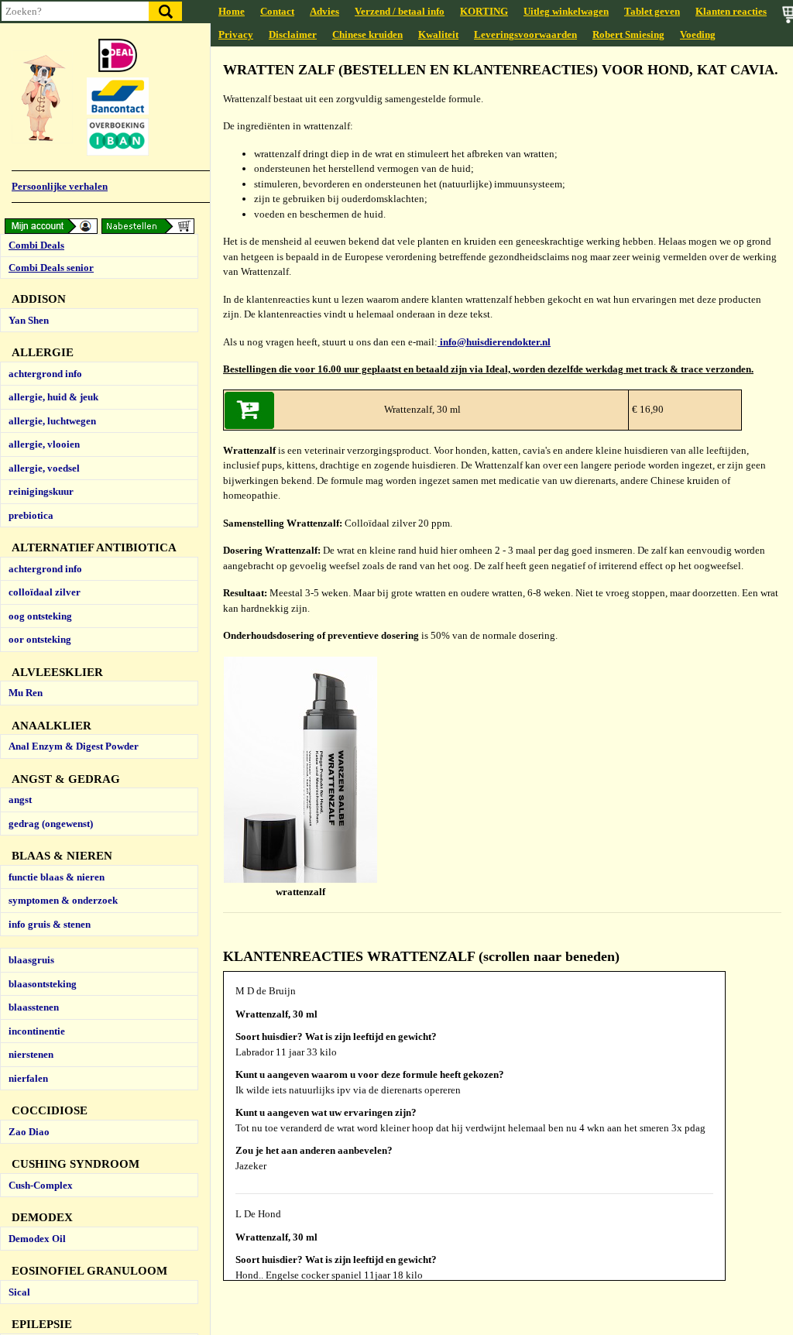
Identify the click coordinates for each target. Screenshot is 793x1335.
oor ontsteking (40, 639)
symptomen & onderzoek (63, 900)
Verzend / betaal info (400, 11)
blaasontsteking (43, 984)
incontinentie (37, 1031)
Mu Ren (26, 692)
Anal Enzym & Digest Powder (74, 746)
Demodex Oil (37, 1238)
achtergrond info (45, 373)
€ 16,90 (647, 409)
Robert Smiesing (628, 34)
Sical (19, 1292)
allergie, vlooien (44, 444)
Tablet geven (652, 11)
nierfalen (28, 1078)
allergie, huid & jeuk (53, 397)
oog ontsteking (40, 616)
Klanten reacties (731, 11)
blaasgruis (31, 960)
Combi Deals (36, 245)
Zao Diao (29, 1132)
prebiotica (31, 515)
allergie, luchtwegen (52, 421)
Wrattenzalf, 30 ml (422, 409)
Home (231, 11)
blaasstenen (34, 1007)
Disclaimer (293, 34)
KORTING (484, 11)
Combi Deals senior (51, 267)
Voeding (698, 34)
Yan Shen (29, 320)
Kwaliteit (438, 34)
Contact (277, 11)
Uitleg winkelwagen (566, 11)
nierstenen (31, 1054)
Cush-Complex (41, 1185)
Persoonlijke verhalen (60, 186)
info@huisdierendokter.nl (494, 342)
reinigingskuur (41, 491)
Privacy (235, 34)
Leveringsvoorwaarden (525, 34)
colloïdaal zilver (45, 592)
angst (20, 799)
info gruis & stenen (50, 924)
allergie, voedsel (44, 468)
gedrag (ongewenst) (51, 823)
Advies (324, 11)
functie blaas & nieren (57, 877)
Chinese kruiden (367, 34)
